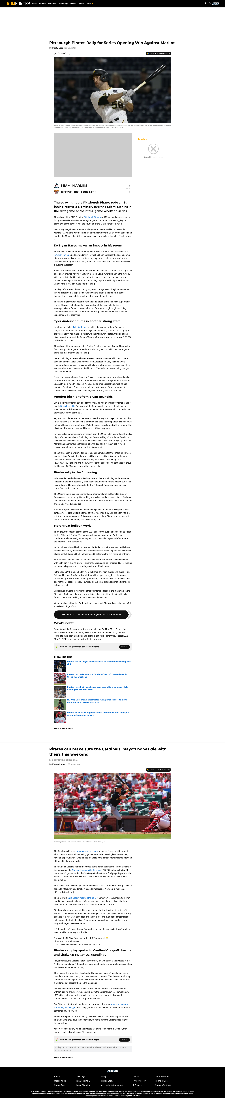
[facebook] (205, 3)
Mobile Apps (60, 1081)
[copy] (68, 53)
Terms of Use (161, 1081)
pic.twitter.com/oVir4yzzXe (66, 941)
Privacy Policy (139, 1081)
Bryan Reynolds (67, 406)
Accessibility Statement (112, 1085)
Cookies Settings (163, 1085)
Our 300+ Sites (162, 1076)
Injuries (81, 3)
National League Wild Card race (87, 870)
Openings (80, 1076)
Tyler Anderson (80, 327)
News (34, 3)
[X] (210, 3)
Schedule (52, 3)
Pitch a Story (107, 1081)
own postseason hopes (87, 851)
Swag (103, 1076)
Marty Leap (58, 48)
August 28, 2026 (93, 944)
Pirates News (67, 728)
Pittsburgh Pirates (92, 217)
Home (56, 728)
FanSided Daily (83, 1081)
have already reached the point (81, 898)
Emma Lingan (59, 764)
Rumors (42, 3)
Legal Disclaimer (84, 1085)
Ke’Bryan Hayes (61, 255)
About (57, 1076)
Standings (63, 3)
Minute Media (41, 1091)
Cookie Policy (60, 1085)
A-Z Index (137, 1085)
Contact (136, 1076)
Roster (73, 3)
